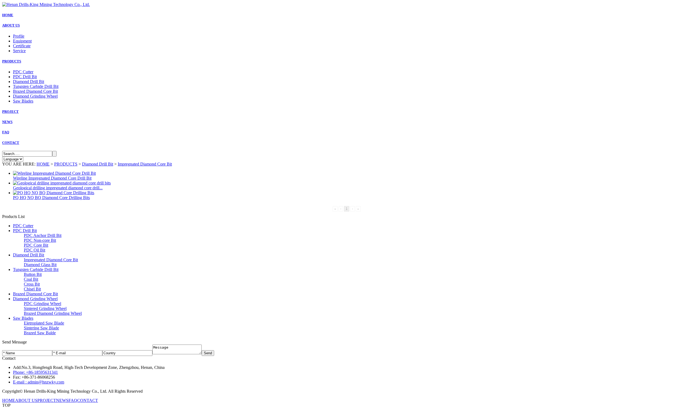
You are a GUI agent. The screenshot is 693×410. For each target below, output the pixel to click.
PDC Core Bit (36, 245)
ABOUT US (11, 25)
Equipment (22, 41)
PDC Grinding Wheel (42, 303)
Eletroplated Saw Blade (44, 323)
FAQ (5, 132)
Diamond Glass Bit (40, 264)
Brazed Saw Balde (40, 332)
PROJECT (10, 112)
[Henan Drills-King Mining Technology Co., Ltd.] (46, 4)
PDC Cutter (23, 72)
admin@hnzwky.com (38, 382)
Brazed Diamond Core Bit (35, 91)
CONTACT (10, 143)
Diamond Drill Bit (28, 81)
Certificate (22, 46)
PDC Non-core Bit (40, 240)
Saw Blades (23, 101)
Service (19, 50)
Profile (18, 36)
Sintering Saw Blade (41, 328)
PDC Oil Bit (34, 250)
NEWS (7, 122)
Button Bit (33, 274)
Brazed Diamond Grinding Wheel (53, 313)
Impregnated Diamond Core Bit (145, 164)
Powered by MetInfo (161, 391)
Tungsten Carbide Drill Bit (35, 86)
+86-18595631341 (35, 372)
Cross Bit (32, 284)
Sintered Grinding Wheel (45, 308)
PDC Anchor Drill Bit (42, 235)
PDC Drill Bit (25, 76)
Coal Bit (31, 279)
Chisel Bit (32, 289)
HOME (7, 15)
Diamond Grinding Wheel (35, 96)
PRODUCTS (11, 61)
